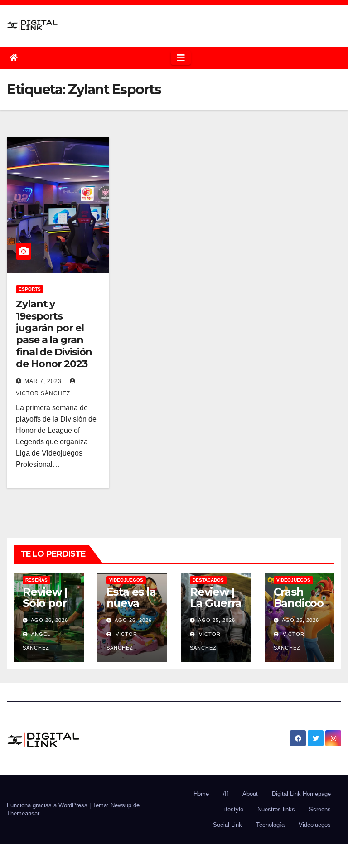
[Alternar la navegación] (181, 58)
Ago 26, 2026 (49, 620)
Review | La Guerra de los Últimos (216, 608)
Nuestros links (276, 809)
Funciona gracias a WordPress (48, 805)
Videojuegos (126, 579)
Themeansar (23, 813)
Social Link (227, 824)
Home (201, 794)
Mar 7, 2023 (43, 381)
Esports (30, 288)
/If (225, 794)
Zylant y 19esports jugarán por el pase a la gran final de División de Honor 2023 (54, 334)
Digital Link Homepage (301, 794)
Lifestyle (232, 809)
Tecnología (270, 824)
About (250, 794)
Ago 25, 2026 (216, 620)
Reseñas (36, 579)
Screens (320, 809)
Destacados (208, 579)
